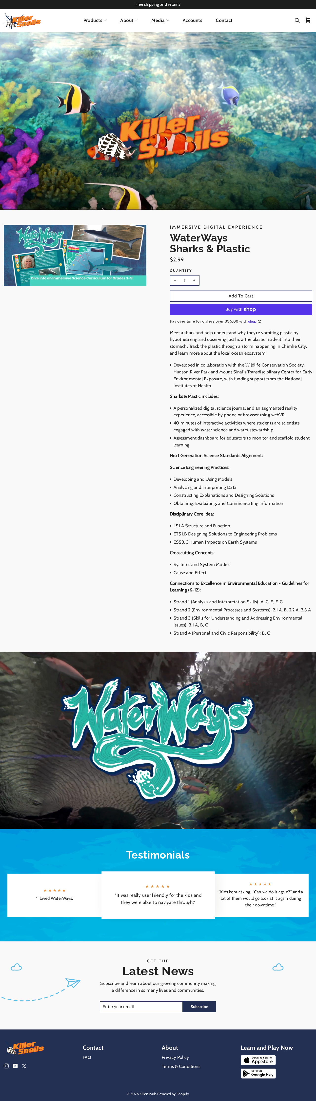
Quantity (181, 271)
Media (157, 20)
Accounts (192, 20)
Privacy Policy (175, 1057)
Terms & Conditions (181, 1066)
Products (92, 20)
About (126, 20)
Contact (224, 20)
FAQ (87, 1057)
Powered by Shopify (173, 1094)
